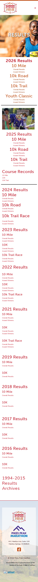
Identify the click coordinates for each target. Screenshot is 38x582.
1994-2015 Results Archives (13, 483)
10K (3, 178)
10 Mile (5, 175)
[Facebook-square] (19, 549)
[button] (35, 8)
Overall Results (19, 143)
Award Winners (19, 145)
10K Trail (5, 180)
